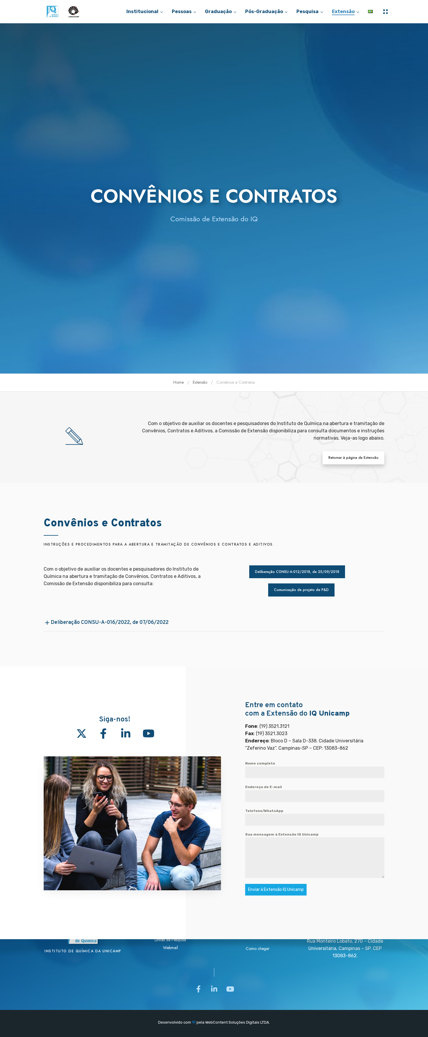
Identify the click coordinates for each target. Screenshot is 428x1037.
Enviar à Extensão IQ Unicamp (276, 889)
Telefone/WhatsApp (264, 811)
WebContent (216, 1022)
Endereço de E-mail (263, 787)
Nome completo (260, 763)
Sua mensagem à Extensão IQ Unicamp (282, 834)
